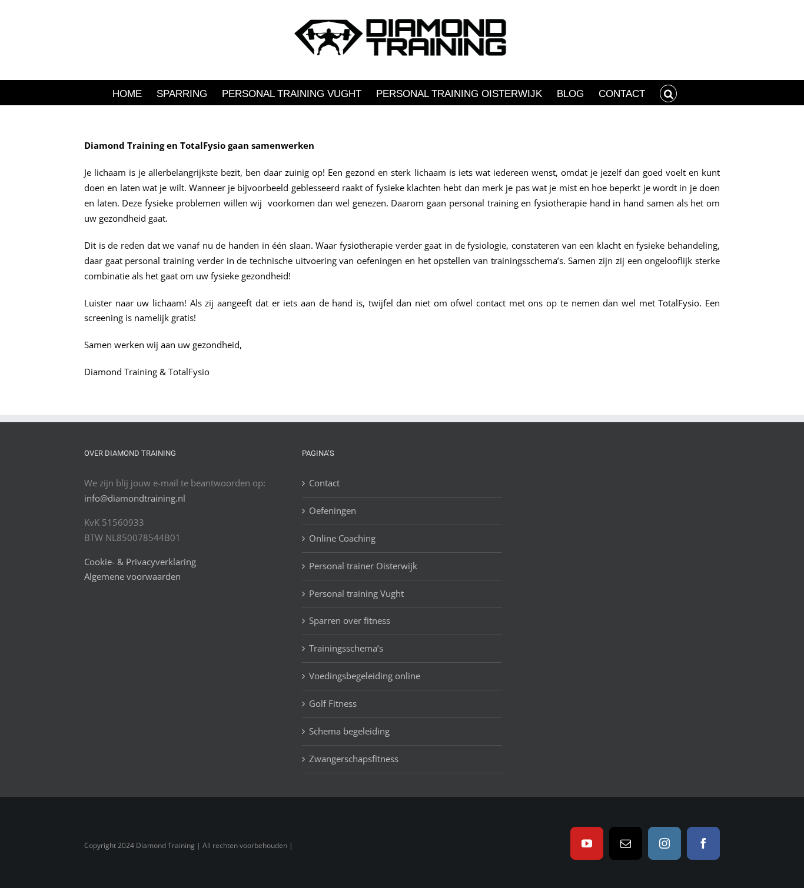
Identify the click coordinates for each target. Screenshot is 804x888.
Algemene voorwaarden (132, 576)
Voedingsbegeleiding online (364, 676)
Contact (324, 483)
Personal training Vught (356, 593)
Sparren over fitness (349, 620)
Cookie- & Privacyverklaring (140, 561)
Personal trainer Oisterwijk (363, 566)
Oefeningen (332, 510)
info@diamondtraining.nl (134, 498)
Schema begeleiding (349, 731)
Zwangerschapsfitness (353, 759)
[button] (668, 92)
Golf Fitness (333, 703)
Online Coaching (342, 538)
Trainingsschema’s (346, 648)
